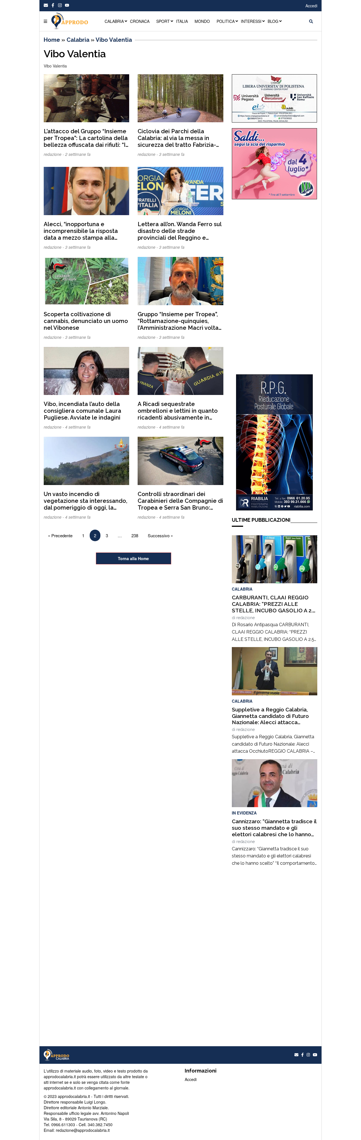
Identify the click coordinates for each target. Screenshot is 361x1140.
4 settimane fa (78, 427)
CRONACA (139, 21)
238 (134, 535)
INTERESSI (251, 21)
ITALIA (182, 21)
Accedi (311, 5)
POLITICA (226, 21)
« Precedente (60, 535)
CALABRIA (114, 21)
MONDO (202, 21)
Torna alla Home (133, 558)
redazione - (54, 154)
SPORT (163, 21)
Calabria (78, 39)
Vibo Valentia (114, 39)
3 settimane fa (171, 154)
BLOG (273, 21)
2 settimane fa (78, 154)
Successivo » (160, 535)
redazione (245, 617)
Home (52, 39)
